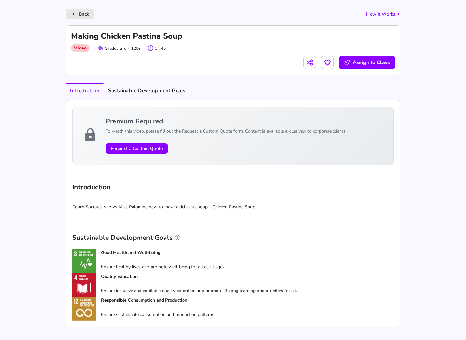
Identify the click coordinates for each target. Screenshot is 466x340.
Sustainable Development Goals (146, 90)
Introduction (84, 90)
